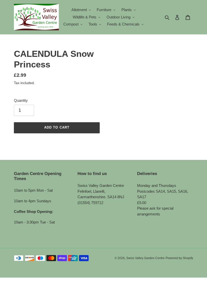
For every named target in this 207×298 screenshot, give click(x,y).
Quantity (21, 100)
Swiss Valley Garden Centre (145, 258)
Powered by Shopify (179, 258)
